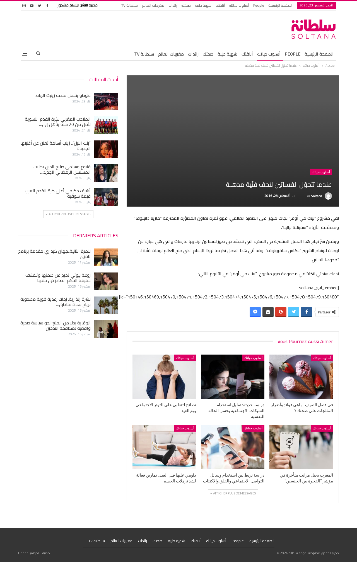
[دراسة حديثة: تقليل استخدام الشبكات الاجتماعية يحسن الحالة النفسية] (233, 377)
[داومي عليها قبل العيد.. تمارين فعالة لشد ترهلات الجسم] (164, 447)
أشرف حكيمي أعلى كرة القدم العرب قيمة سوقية (58, 193)
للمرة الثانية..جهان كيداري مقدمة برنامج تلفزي (54, 253)
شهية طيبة (203, 5)
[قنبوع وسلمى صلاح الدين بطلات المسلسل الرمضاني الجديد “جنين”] (106, 173)
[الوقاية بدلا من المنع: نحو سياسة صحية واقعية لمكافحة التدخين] (106, 329)
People (258, 5)
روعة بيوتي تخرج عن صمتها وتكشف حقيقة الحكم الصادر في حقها (58, 277)
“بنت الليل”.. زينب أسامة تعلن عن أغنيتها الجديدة (55, 145)
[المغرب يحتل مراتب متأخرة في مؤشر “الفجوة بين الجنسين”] (301, 447)
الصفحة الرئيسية (280, 5)
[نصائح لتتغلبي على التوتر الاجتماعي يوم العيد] (164, 377)
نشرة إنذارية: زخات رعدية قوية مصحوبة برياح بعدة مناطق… (55, 301)
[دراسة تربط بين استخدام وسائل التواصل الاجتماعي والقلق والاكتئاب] (233, 447)
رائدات (172, 5)
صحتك (186, 5)
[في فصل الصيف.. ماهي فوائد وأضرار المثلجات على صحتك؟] (301, 377)
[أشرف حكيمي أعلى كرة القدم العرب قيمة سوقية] (106, 197)
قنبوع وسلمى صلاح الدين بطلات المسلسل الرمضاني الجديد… (62, 169)
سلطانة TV (129, 5)
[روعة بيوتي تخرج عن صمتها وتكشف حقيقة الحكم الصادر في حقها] (106, 281)
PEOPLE (292, 54)
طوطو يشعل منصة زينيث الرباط (63, 95)
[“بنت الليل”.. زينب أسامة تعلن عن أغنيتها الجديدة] (106, 149)
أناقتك (220, 5)
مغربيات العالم (153, 5)
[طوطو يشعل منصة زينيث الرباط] (106, 102)
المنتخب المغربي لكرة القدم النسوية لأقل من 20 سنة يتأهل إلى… (58, 121)
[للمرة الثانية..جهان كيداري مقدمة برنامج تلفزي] (106, 257)
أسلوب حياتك (239, 5)
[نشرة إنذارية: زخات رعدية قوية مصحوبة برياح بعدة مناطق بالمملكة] (106, 305)
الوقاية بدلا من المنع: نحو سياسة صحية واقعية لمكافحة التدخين (55, 325)
